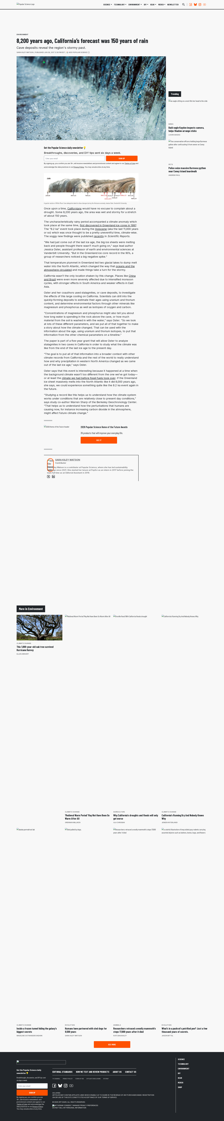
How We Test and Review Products (92, 1071)
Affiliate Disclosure (93, 1078)
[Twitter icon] (60, 1085)
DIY (145, 4)
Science (106, 4)
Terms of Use (130, 163)
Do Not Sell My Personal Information (69, 1108)
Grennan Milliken (72, 822)
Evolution (70, 1025)
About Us (117, 1071)
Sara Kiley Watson (25, 52)
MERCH (161, 4)
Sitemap (105, 1078)
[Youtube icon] (71, 1085)
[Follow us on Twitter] (195, 4)
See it (99, 440)
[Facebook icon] (54, 1085)
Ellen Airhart (23, 654)
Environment (134, 4)
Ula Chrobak (119, 822)
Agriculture (119, 812)
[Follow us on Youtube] (204, 4)
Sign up (122, 158)
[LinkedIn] (53, 476)
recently (99, 236)
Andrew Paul (174, 175)
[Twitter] (48, 476)
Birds (171, 124)
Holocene (101, 229)
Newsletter (172, 4)
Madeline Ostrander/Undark (30, 1036)
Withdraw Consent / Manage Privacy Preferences (76, 1105)
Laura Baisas (174, 135)
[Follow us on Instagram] (200, 4)
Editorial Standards (62, 1071)
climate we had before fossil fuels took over (88, 378)
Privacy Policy (79, 167)
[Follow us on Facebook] (190, 4)
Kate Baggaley (120, 1036)
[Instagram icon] (65, 1085)
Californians (74, 208)
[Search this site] (183, 4)
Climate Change (24, 643)
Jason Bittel (167, 1036)
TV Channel (56, 1078)
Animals (117, 1025)
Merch (180, 1082)
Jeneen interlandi (169, 822)
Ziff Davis (62, 1102)
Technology (119, 4)
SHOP (180, 1087)
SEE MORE (112, 1044)
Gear (152, 4)
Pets (171, 164)
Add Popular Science (78, 52)
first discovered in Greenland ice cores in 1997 (108, 225)
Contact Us (130, 1071)
